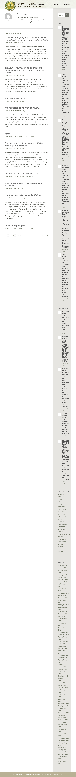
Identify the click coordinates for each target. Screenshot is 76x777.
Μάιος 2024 (62, 595)
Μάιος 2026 (62, 568)
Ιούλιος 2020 (62, 683)
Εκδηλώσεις (18, 42)
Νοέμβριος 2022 (63, 632)
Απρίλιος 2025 (63, 579)
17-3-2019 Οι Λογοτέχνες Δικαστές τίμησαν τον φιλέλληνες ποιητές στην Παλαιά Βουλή (26, 38)
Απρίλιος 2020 (63, 687)
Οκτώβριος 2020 (63, 676)
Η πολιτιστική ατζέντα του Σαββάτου (23, 195)
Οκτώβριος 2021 (63, 657)
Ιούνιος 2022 (62, 646)
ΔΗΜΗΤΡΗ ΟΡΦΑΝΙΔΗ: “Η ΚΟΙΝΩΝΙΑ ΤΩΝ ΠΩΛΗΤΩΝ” (23, 184)
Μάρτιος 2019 (62, 722)
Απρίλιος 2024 (63, 598)
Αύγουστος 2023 (63, 611)
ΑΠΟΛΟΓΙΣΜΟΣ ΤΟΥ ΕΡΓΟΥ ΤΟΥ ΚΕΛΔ (22, 108)
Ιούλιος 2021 (62, 664)
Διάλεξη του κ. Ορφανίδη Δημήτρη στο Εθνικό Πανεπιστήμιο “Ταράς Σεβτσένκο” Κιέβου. (24, 70)
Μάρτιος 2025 (62, 582)
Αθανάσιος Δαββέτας (22, 136)
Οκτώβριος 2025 (63, 575)
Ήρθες (7, 133)
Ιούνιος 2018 (62, 750)
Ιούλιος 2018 (62, 747)
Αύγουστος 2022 (63, 641)
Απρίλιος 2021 (63, 669)
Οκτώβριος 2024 (63, 593)
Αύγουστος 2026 (63, 565)
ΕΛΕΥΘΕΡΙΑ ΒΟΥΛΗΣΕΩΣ (16, 98)
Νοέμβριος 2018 (63, 738)
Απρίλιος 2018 (63, 754)
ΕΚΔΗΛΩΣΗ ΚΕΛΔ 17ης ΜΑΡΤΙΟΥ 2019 (22, 173)
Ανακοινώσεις (19, 75)
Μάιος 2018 (62, 752)
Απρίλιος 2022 (63, 648)
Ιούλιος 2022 (62, 644)
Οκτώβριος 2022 (63, 635)
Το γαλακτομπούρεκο (15, 225)
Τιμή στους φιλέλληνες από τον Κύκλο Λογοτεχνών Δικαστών (24, 144)
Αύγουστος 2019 (63, 713)
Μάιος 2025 (62, 577)
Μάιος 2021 (62, 667)
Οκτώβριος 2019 (63, 706)
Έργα (33, 136)
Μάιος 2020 (62, 685)
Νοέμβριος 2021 (63, 655)
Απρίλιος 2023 (63, 614)
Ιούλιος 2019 (62, 715)
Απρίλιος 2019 (63, 720)
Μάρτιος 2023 (62, 616)
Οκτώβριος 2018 (63, 740)
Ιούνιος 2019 (62, 717)
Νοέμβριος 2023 (63, 605)
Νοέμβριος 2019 (63, 703)
